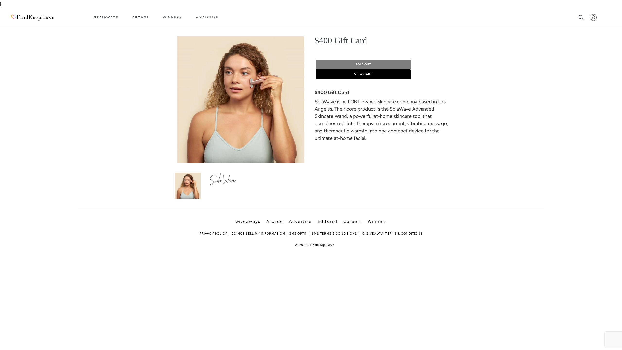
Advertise (207, 17)
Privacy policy (213, 233)
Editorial (327, 221)
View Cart (363, 74)
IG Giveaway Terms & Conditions (392, 233)
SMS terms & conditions (334, 233)
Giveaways (106, 17)
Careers (352, 221)
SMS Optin (298, 233)
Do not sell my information (258, 233)
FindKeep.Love (322, 245)
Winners (172, 17)
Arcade (140, 17)
